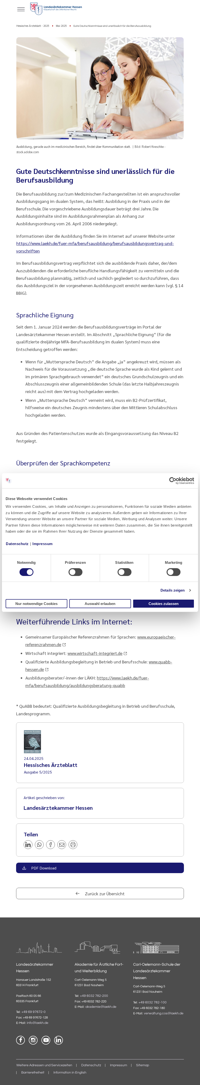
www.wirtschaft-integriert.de (95, 653)
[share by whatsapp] (39, 844)
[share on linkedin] (28, 844)
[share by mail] (62, 844)
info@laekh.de (37, 1023)
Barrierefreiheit (32, 1072)
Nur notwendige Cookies (36, 604)
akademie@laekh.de (100, 1007)
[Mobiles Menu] (21, 9)
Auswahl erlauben (100, 604)
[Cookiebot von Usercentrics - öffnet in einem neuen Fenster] (173, 480)
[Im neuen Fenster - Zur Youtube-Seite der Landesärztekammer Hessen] (46, 1040)
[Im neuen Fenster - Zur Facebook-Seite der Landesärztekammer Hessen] (20, 1040)
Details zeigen (172, 590)
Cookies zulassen (164, 604)
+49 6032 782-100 (153, 1002)
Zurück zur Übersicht (104, 893)
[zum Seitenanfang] (190, 1075)
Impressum (42, 544)
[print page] (73, 844)
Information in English (69, 1072)
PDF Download (43, 867)
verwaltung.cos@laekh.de (163, 1013)
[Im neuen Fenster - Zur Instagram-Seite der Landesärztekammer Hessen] (33, 1040)
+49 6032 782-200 (94, 996)
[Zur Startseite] (56, 9)
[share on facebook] (50, 844)
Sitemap (142, 1065)
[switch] (75, 572)
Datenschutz (17, 544)
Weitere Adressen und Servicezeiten (44, 1065)
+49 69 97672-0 (33, 1012)
